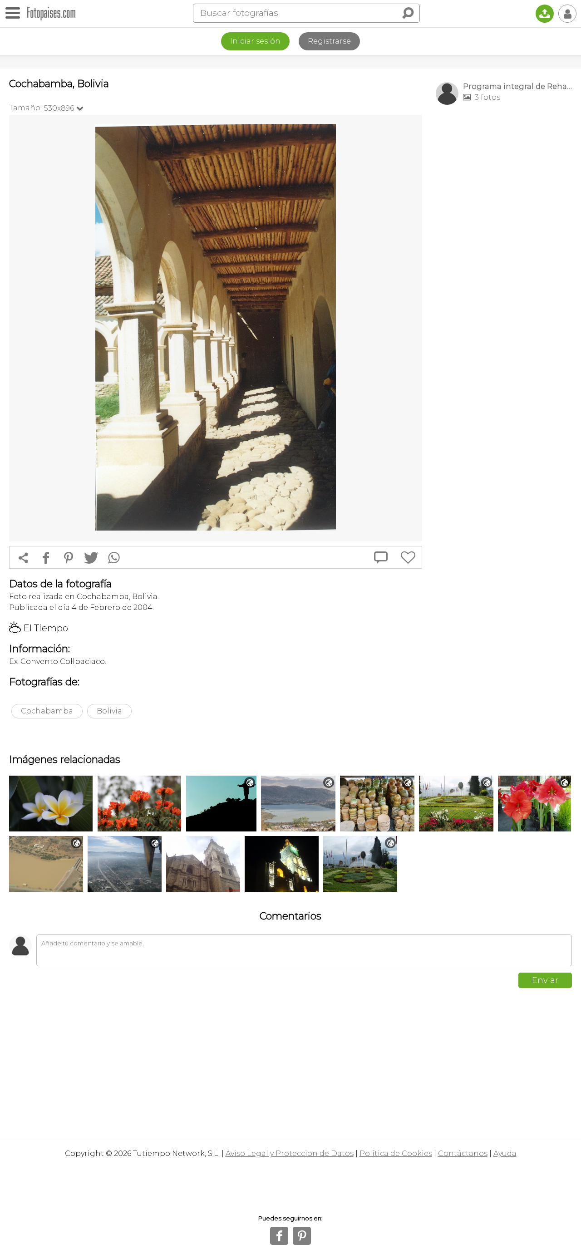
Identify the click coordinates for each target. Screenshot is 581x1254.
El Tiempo (38, 628)
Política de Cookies (395, 1153)
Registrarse (329, 41)
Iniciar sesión (255, 41)
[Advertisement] (504, 254)
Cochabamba (47, 711)
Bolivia (109, 711)
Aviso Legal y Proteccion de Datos (290, 1153)
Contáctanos (462, 1153)
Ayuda (505, 1153)
